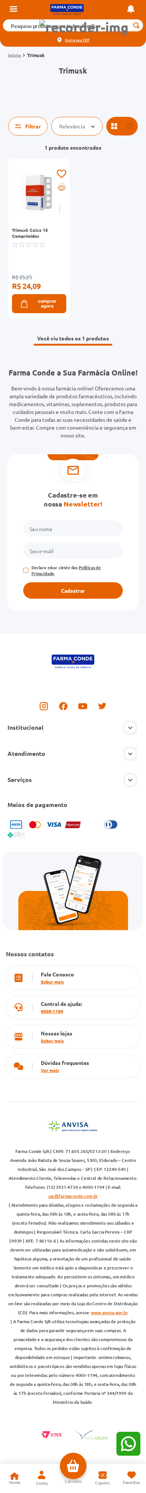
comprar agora (47, 303)
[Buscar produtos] (136, 25)
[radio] (114, 126)
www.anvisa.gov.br (109, 1312)
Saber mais (52, 982)
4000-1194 (52, 1011)
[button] (84, 27)
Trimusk (36, 55)
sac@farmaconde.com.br (73, 1196)
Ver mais (50, 1070)
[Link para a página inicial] (14, 55)
